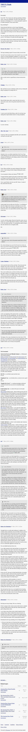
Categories (7, 724)
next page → (3, 680)
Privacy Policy (4, 727)
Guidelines (12, 724)
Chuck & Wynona (21, 358)
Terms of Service (19, 724)
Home (2, 724)
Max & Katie (3, 407)
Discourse (8, 730)
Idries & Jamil (13, 356)
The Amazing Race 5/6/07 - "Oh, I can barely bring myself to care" (8, 697)
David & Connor (4, 358)
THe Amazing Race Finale (7, 716)
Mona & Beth (3, 391)
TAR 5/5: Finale (6, 4)
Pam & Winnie (13, 358)
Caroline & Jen (4, 361)
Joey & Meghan (4, 359)
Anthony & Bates (4, 424)
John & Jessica (21, 356)
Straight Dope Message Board (7, 1)
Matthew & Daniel (4, 356)
